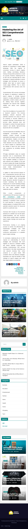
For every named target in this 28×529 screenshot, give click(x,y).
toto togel (4, 426)
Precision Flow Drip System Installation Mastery (11, 317)
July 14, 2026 (8, 482)
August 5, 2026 (9, 467)
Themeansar (14, 522)
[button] (20, 18)
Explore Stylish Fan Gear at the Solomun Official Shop (14, 495)
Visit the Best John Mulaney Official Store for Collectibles (13, 464)
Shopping (5, 410)
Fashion (4, 396)
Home (4, 406)
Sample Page (7, 525)
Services (5, 328)
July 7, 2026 (8, 498)
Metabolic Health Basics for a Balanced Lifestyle (12, 448)
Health (4, 403)
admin (10, 39)
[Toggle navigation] (26, 18)
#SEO (18, 41)
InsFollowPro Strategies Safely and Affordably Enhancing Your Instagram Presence (18, 270)
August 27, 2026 (9, 451)
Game (4, 399)
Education (5, 388)
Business (4, 385)
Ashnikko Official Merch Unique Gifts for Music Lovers (12, 480)
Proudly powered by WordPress (8, 520)
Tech (3, 414)
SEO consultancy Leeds (11, 197)
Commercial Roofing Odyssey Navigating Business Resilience (11, 332)
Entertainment (6, 392)
